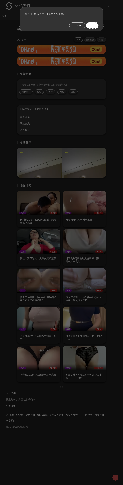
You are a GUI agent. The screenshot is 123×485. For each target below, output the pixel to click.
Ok (92, 25)
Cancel (77, 25)
